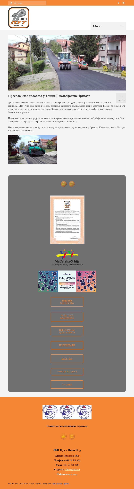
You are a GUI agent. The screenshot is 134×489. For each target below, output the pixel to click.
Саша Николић (57, 483)
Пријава (65, 483)
